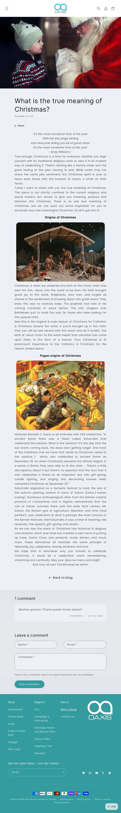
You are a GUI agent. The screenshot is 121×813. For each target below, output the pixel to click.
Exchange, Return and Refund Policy (45, 729)
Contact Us (68, 716)
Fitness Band (15, 716)
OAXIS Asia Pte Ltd (27, 799)
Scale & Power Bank (16, 733)
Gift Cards (14, 749)
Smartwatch (15, 709)
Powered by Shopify (47, 799)
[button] (6, 8)
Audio (11, 723)
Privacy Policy (43, 739)
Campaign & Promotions (42, 718)
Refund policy (67, 799)
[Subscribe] (62, 772)
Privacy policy (84, 799)
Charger (13, 742)
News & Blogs (69, 709)
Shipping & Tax (43, 746)
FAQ (37, 709)
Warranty (40, 753)
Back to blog (63, 578)
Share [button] (21, 125)
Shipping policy (62, 802)
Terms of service (102, 799)
